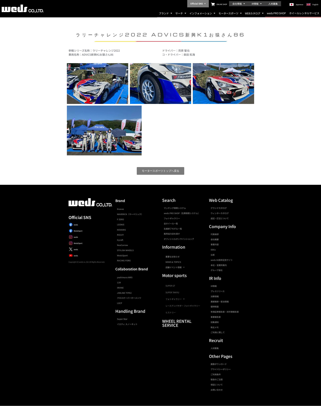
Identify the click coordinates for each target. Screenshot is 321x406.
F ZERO (120, 219)
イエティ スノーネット (127, 324)
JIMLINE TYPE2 (124, 292)
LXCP (119, 303)
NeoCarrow (122, 245)
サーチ (179, 13)
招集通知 (215, 322)
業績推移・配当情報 (220, 301)
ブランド (164, 13)
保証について (217, 384)
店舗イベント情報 (174, 267)
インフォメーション (200, 13)
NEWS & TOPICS (173, 261)
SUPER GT (170, 285)
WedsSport (122, 255)
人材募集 (273, 3)
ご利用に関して (218, 332)
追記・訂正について (220, 218)
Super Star (122, 318)
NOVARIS (121, 229)
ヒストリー (171, 312)
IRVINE (120, 287)
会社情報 (237, 3)
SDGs (213, 249)
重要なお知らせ (173, 256)
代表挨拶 (215, 234)
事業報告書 (216, 316)
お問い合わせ (217, 389)
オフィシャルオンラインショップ (179, 238)
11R (119, 282)
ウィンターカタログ (220, 213)
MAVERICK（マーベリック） (130, 214)
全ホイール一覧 (171, 223)
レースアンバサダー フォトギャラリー (183, 305)
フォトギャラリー (172, 218)
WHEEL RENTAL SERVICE (176, 323)
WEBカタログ (252, 13)
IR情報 (255, 3)
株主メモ (215, 327)
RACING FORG (124, 260)
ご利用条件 (216, 374)
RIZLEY (120, 234)
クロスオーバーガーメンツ (129, 297)
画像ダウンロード (219, 364)
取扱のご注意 (217, 379)
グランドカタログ (219, 208)
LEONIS (120, 224)
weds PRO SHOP (276, 13)
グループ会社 (217, 270)
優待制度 (215, 306)
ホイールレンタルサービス (304, 13)
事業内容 (215, 244)
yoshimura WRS (124, 277)
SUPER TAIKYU (172, 292)
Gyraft (120, 239)
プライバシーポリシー (221, 369)
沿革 (213, 254)
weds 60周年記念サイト (222, 259)
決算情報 (215, 296)
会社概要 (215, 239)
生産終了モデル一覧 (173, 228)
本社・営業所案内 (219, 265)
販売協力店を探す (172, 233)
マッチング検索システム (175, 208)
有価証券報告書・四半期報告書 (225, 311)
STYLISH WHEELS (125, 250)
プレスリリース (218, 291)
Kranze (120, 209)
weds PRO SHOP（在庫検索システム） (182, 213)
